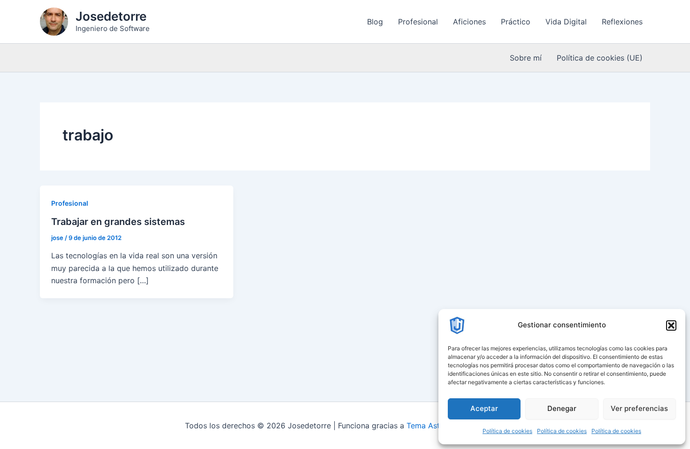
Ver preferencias (639, 408)
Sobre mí (526, 57)
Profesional (418, 21)
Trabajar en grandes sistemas (118, 221)
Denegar (561, 408)
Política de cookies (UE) (600, 57)
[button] (671, 325)
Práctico (515, 21)
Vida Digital (566, 21)
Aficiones (469, 21)
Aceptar (484, 408)
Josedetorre (111, 16)
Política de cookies (507, 430)
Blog (375, 21)
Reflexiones (622, 21)
